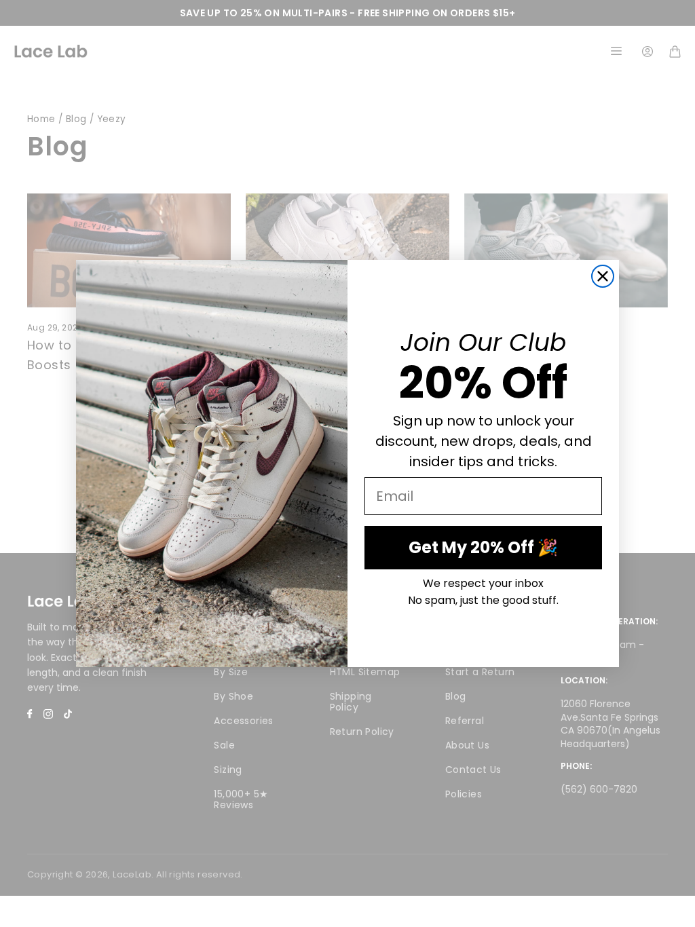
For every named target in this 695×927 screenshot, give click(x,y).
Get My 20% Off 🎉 (483, 547)
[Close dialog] (603, 276)
